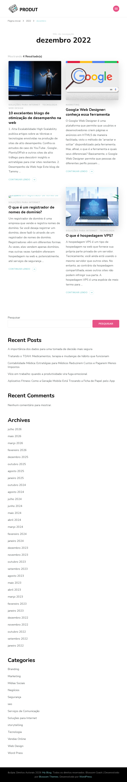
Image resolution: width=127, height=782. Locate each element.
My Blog (46, 772)
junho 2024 (15, 506)
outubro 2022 (17, 632)
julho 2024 (15, 499)
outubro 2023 (17, 562)
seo (10, 704)
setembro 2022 (18, 639)
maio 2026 (14, 436)
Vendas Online (17, 739)
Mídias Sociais (16, 683)
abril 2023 (14, 590)
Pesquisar (14, 317)
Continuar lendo (19, 179)
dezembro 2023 (18, 548)
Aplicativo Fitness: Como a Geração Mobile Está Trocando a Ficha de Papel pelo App (61, 381)
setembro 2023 (18, 569)
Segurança (14, 697)
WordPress (85, 776)
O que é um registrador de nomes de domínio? (31, 210)
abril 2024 (14, 520)
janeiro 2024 (16, 541)
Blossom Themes (48, 776)
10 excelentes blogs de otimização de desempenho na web (35, 118)
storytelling (15, 725)
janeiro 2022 (16, 645)
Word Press (15, 753)
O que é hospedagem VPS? (89, 235)
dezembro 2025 (18, 457)
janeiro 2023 (16, 611)
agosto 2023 (16, 576)
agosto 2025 (16, 471)
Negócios (13, 690)
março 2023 (15, 597)
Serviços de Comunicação (23, 711)
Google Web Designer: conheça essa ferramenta (88, 112)
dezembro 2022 (18, 618)
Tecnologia (49, 104)
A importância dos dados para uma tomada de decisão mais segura (50, 349)
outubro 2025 (17, 464)
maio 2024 (14, 513)
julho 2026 (15, 429)
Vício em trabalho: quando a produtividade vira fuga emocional (47, 374)
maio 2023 (14, 583)
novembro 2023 (18, 555)
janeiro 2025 (16, 478)
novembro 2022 (18, 624)
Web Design (16, 108)
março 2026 (15, 443)
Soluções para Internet (24, 104)
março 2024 (15, 527)
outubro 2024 (17, 485)
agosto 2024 (16, 492)
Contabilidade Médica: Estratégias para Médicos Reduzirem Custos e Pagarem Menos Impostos (62, 365)
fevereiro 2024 (17, 534)
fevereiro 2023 (17, 604)
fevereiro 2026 (17, 450)
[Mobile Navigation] (116, 9)
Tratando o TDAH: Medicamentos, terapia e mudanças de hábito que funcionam (58, 356)
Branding (13, 669)
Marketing (72, 104)
